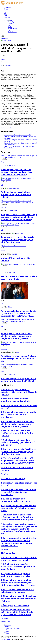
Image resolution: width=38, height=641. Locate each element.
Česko (10, 27)
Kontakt (6, 631)
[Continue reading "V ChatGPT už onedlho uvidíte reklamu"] (13, 246)
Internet (6, 15)
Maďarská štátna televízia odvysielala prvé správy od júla (19, 277)
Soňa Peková (11, 374)
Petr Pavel (12, 165)
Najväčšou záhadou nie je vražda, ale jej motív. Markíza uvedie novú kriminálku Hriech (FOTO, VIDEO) (18, 313)
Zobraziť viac (5, 549)
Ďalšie (6, 20)
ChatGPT (14, 254)
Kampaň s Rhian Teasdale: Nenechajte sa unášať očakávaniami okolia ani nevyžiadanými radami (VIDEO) (19, 217)
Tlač (5, 14)
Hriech (10, 307)
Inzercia (6, 626)
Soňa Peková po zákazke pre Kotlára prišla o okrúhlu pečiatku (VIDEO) (18, 379)
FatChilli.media (5, 639)
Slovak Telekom (12, 210)
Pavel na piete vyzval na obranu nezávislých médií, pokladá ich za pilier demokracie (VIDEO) (16, 172)
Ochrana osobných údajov (12, 628)
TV (5, 10)
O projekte (7, 625)
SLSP (18, 352)
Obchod (10, 23)
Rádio (6, 12)
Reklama (7, 17)
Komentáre (7, 7)
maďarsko (12, 272)
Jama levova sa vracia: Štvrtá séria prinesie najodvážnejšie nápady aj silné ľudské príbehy (17, 239)
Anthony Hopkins (14, 188)
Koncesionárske (12, 28)
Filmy (10, 25)
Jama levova (19, 233)
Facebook (8, 65)
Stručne (10, 30)
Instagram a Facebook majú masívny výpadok (17, 135)
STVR (10, 329)
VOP (5, 630)
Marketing (11, 22)
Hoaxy (6, 9)
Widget (6, 633)
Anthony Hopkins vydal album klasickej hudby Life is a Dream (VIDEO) (16, 194)
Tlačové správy (12, 32)
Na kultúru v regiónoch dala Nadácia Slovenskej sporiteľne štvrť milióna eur (18, 358)
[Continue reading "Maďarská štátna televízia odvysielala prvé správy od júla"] (18, 264)
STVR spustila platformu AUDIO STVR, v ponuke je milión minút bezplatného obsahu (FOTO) (16, 336)
